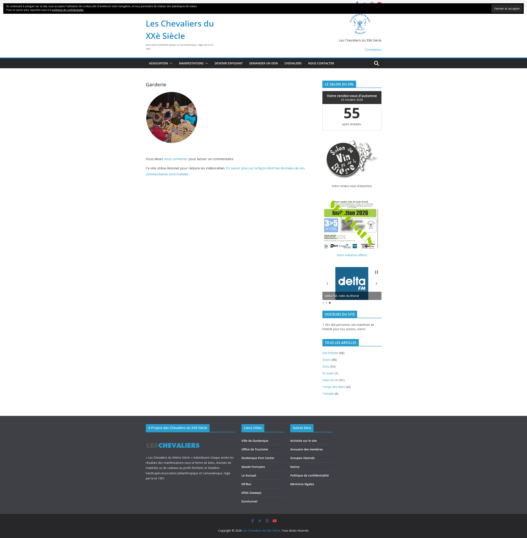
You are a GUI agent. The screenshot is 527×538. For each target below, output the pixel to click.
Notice (295, 467)
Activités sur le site (303, 441)
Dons (326, 366)
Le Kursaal (248, 475)
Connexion (373, 49)
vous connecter (176, 159)
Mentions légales (302, 484)
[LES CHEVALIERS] (173, 439)
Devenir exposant (229, 63)
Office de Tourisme (254, 449)
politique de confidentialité (68, 10)
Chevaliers (293, 63)
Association (158, 63)
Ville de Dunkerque (254, 441)
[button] (170, 63)
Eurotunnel (249, 501)
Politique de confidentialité (309, 475)
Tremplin (328, 394)
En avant (328, 373)
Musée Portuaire (253, 467)
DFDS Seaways (251, 493)
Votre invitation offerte (352, 255)
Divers (326, 360)
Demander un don (263, 63)
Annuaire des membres (306, 449)
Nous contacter (321, 63)
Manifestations (191, 63)
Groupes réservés (302, 458)
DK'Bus (246, 484)
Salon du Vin (330, 380)
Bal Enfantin (330, 353)
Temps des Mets (333, 387)
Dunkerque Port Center (257, 458)
